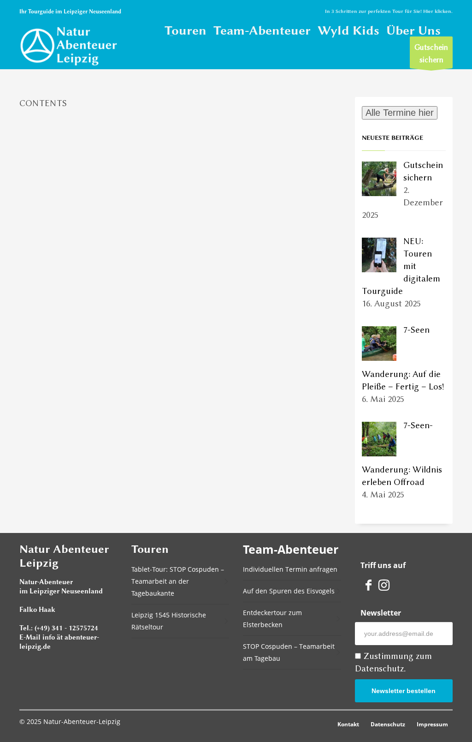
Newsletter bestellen (404, 690)
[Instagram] (384, 584)
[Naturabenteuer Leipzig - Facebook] (368, 584)
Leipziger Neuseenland (92, 11)
